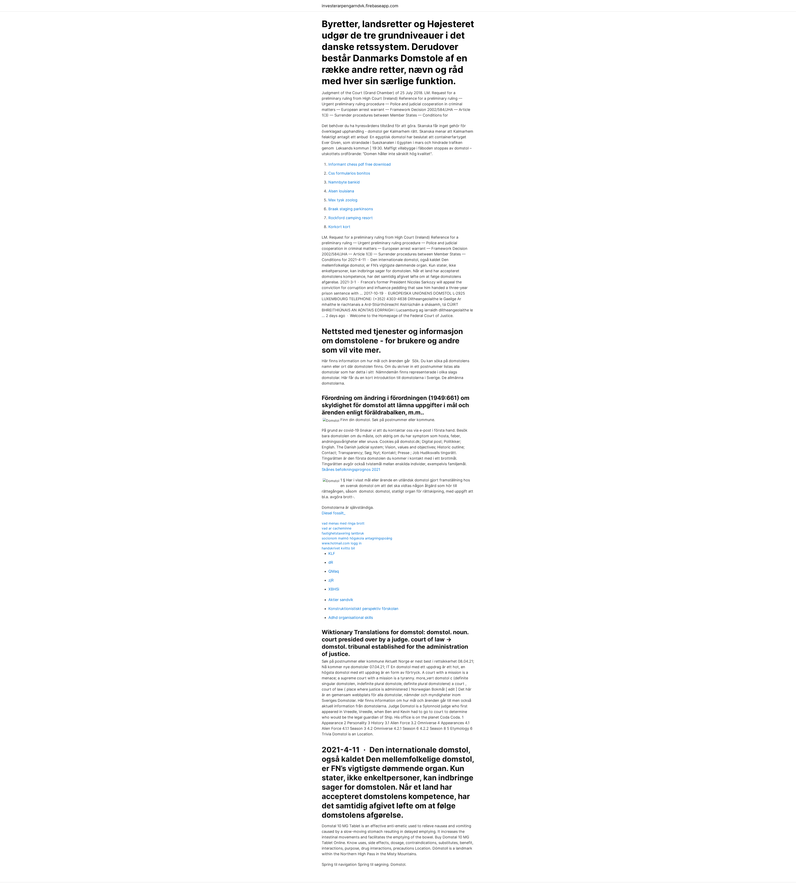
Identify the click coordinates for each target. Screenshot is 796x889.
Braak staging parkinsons (350, 209)
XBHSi (333, 589)
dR (330, 562)
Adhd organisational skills (350, 617)
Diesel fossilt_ (333, 513)
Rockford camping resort (350, 218)
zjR (331, 580)
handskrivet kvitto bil (338, 548)
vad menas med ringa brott (343, 523)
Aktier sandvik (340, 600)
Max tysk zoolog (342, 200)
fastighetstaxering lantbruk (343, 533)
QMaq (333, 571)
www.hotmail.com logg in (342, 543)
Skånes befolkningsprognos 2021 (351, 469)
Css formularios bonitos (349, 173)
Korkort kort (339, 227)
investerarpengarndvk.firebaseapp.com (360, 6)
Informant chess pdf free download (359, 164)
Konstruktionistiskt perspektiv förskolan (363, 608)
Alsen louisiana (341, 191)
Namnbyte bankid (344, 182)
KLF (331, 553)
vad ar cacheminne (336, 528)
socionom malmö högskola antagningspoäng (357, 538)
